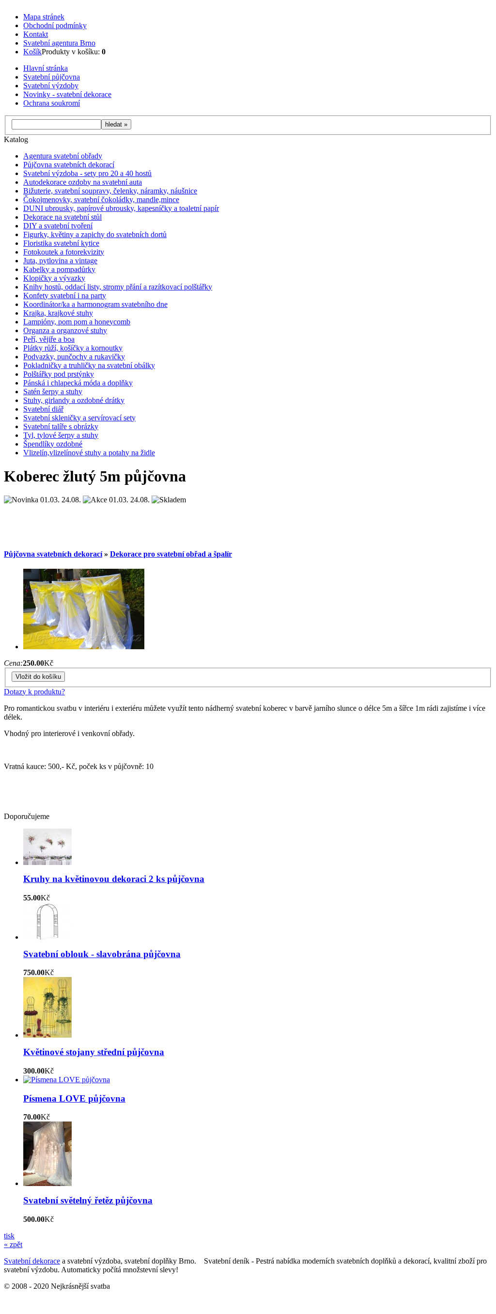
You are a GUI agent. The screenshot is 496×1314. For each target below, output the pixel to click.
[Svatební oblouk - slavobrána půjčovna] (47, 937)
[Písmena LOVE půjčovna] (66, 1079)
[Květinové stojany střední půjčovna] (47, 1035)
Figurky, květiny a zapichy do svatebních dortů (95, 234)
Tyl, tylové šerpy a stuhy (60, 435)
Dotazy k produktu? (34, 692)
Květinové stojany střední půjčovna (93, 1052)
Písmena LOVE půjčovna (74, 1098)
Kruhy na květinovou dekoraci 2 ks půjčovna (113, 879)
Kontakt (35, 34)
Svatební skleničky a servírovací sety (79, 418)
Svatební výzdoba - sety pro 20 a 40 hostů (87, 173)
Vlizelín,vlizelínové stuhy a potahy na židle (89, 453)
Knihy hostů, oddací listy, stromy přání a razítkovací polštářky (117, 287)
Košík (32, 52)
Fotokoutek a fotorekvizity (63, 252)
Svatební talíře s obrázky (60, 426)
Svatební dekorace (32, 1261)
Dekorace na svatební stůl (62, 217)
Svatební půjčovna (51, 77)
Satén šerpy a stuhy (52, 391)
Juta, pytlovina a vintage (60, 260)
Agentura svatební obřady (62, 156)
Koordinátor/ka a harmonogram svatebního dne (95, 304)
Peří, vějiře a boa (49, 339)
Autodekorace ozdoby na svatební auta (82, 182)
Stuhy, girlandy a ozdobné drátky (73, 400)
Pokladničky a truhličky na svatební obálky (89, 365)
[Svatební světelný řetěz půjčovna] (47, 1183)
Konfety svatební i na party (64, 295)
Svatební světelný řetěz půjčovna (88, 1200)
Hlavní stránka (45, 68)
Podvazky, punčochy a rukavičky (74, 357)
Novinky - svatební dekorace (67, 94)
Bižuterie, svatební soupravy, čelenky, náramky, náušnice (110, 191)
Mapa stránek (43, 17)
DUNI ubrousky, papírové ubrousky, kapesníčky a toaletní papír (121, 208)
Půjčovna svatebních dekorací (68, 164)
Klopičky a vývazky (54, 278)
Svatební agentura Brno (59, 43)
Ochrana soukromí (51, 103)
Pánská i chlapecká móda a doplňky (78, 383)
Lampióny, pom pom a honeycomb (76, 322)
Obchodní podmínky (55, 25)
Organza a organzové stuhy (65, 330)
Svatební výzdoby (50, 85)
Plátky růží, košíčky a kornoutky (73, 348)
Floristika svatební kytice (61, 243)
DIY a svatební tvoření (58, 226)
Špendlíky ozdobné (52, 444)
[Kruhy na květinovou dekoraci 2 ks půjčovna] (47, 862)
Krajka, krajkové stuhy (58, 313)
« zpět (13, 1244)
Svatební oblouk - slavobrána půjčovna (102, 954)
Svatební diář (43, 409)
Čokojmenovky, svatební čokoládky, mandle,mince (101, 199)
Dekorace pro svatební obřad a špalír (171, 554)
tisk (9, 1236)
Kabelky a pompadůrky (59, 269)
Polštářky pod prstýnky (58, 374)
